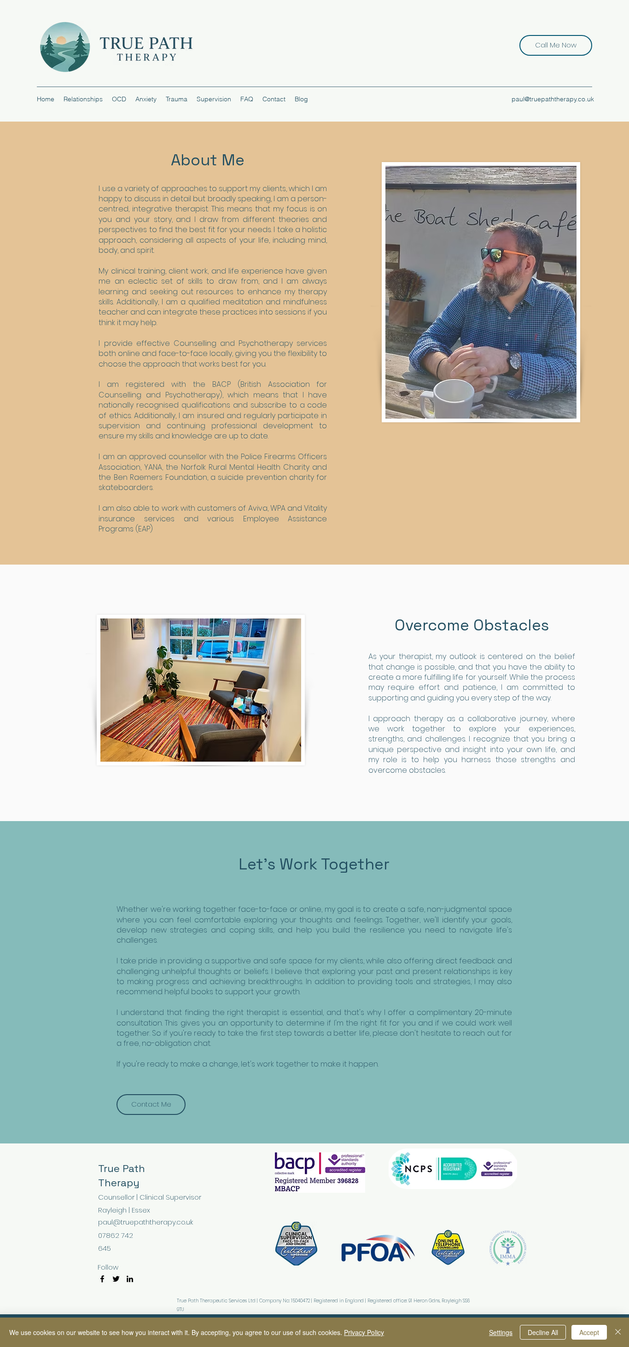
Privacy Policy (364, 1332)
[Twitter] (116, 1278)
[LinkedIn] (129, 1278)
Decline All (543, 1332)
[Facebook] (102, 1278)
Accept (589, 1332)
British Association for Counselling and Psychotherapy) (213, 389)
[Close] (617, 1332)
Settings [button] (501, 1332)
